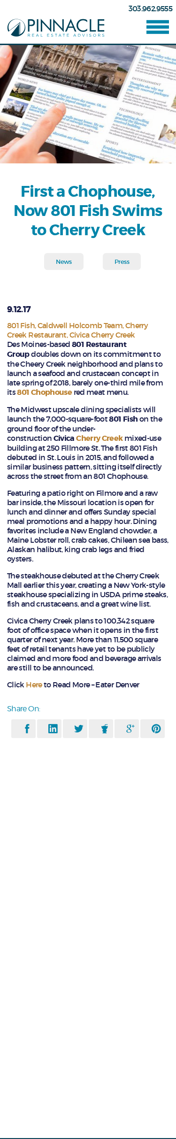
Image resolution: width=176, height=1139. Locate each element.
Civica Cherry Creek (102, 334)
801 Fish (21, 325)
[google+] (130, 728)
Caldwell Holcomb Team (80, 325)
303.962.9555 (150, 8)
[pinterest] (156, 728)
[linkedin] (53, 728)
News (63, 262)
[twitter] (78, 728)
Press (122, 262)
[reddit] (104, 728)
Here (34, 684)
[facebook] (27, 728)
